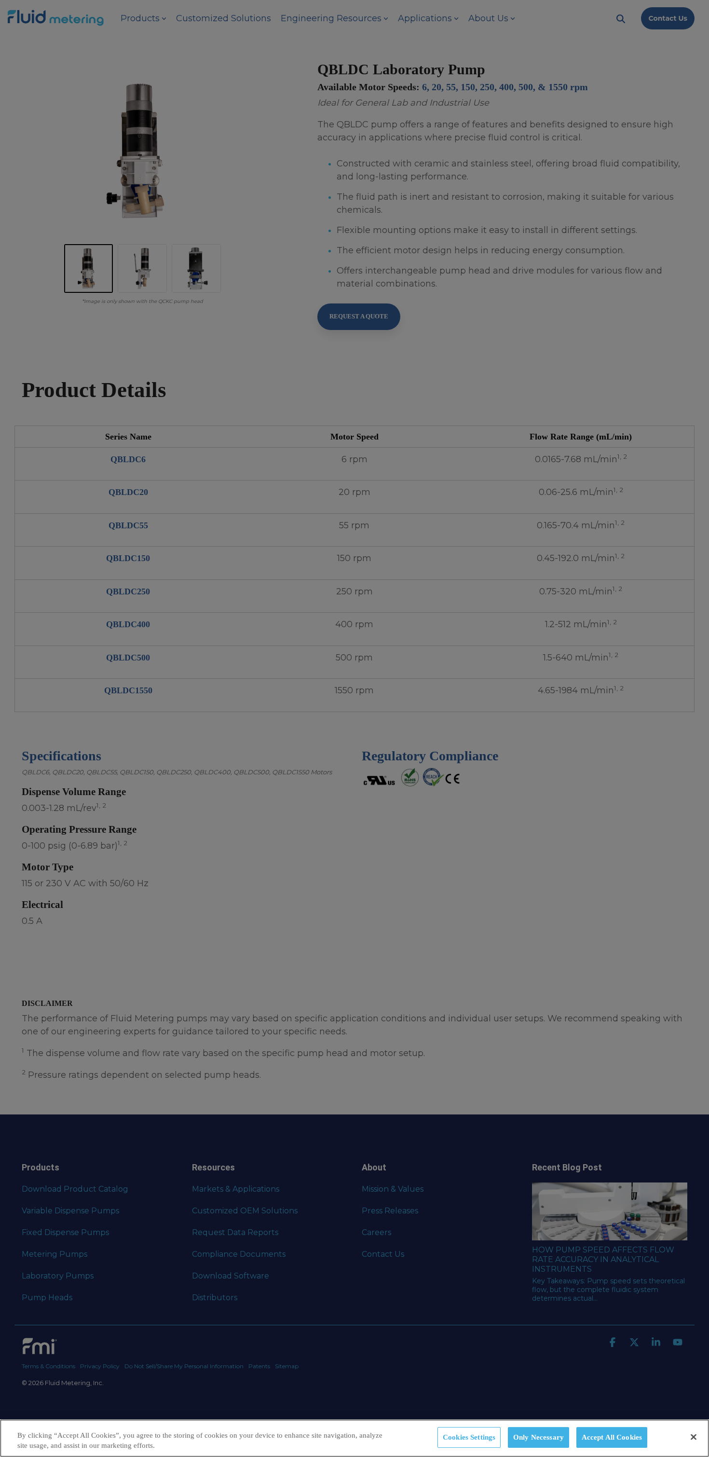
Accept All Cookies (612, 1437)
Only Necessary (538, 1437)
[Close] (693, 1437)
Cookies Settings (469, 1437)
